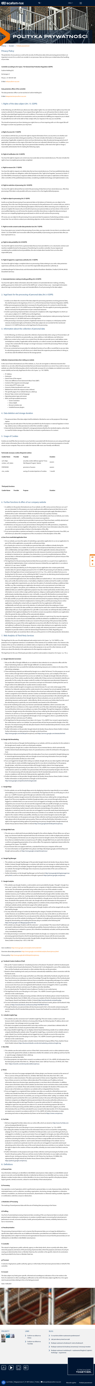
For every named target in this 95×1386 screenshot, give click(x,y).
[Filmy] (11, 1369)
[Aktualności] (26, 1369)
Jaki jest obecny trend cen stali (60, 1339)
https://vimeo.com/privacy (54, 1113)
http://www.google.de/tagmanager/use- (57, 873)
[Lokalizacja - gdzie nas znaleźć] (18, 1369)
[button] (3, 25)
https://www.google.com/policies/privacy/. (34, 851)
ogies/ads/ (33, 781)
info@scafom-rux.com (12, 81)
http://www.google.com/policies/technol (17, 781)
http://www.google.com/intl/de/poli (16, 733)
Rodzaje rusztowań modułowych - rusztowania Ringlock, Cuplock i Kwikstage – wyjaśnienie (71, 1351)
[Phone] (92, 557)
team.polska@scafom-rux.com (51, 1382)
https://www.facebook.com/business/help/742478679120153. (30, 1005)
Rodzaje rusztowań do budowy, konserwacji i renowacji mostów (71, 1347)
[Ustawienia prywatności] (3, 1382)
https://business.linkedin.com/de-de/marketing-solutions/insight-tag (40, 1043)
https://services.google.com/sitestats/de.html (51, 733)
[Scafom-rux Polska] (12, 3)
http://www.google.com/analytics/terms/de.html (26, 948)
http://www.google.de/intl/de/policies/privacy (48, 824)
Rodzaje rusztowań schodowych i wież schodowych (67, 1343)
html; (11, 875)
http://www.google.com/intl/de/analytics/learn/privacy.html (40, 951)
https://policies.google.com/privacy (54, 875)
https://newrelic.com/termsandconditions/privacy (24, 1064)
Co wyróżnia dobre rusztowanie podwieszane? (65, 1335)
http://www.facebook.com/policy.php (49, 1000)
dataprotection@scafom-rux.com (16, 96)
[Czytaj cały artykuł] (3, 1336)
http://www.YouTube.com (60, 1123)
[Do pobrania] (3, 1369)
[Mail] (92, 560)
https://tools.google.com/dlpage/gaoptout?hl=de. (20, 923)
